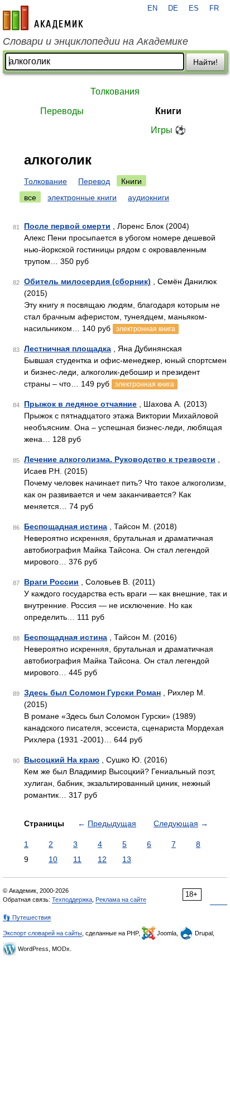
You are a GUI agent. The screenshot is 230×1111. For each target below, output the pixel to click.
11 (77, 859)
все (30, 197)
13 (126, 859)
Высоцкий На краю (61, 759)
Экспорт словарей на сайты (42, 933)
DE (173, 8)
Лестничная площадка (67, 348)
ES (194, 8)
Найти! (205, 62)
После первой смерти (67, 226)
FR (214, 8)
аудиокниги (148, 197)
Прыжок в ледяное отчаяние (80, 403)
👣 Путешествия (27, 917)
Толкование (45, 181)
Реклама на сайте (120, 899)
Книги (168, 111)
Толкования (115, 91)
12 (102, 859)
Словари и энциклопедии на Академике (95, 41)
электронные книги (82, 197)
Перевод (94, 181)
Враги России (51, 581)
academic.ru (43, 18)
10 (53, 859)
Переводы (62, 111)
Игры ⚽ (168, 130)
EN (152, 8)
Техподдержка (72, 899)
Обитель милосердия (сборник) (87, 281)
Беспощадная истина (65, 526)
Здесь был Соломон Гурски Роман (92, 692)
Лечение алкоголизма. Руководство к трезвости (119, 459)
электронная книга (145, 329)
